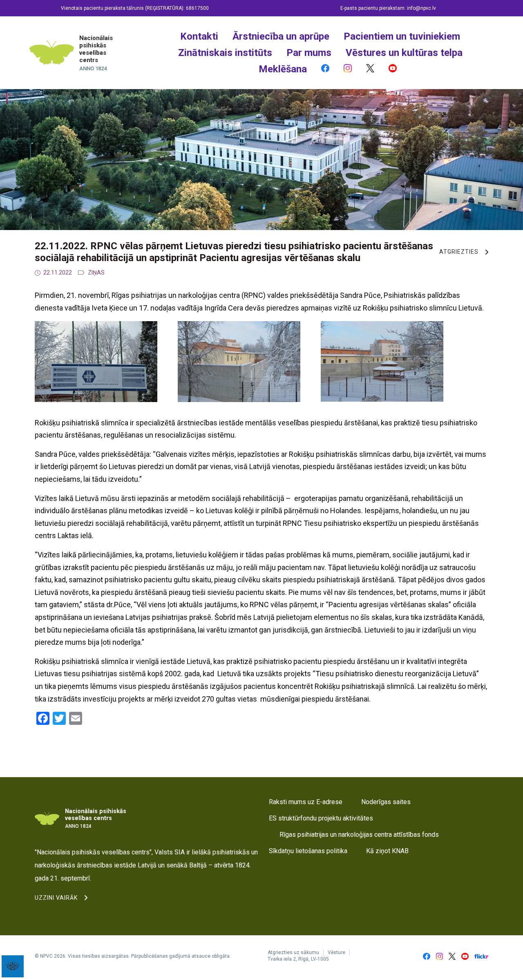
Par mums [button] (308, 52)
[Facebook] (325, 69)
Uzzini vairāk (56, 897)
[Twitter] (370, 69)
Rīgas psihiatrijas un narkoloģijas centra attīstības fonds (359, 834)
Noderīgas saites (386, 802)
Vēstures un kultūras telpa (404, 52)
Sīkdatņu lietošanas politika (308, 851)
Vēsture (336, 952)
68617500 (197, 8)
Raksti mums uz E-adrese (305, 802)
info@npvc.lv (421, 8)
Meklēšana (283, 69)
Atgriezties (458, 251)
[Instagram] (348, 69)
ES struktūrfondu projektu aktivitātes (321, 818)
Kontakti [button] (199, 36)
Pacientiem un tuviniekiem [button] (402, 36)
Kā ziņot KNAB (387, 851)
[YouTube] (392, 69)
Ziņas (96, 272)
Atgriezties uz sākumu (293, 952)
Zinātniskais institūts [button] (225, 52)
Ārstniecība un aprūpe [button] (280, 36)
